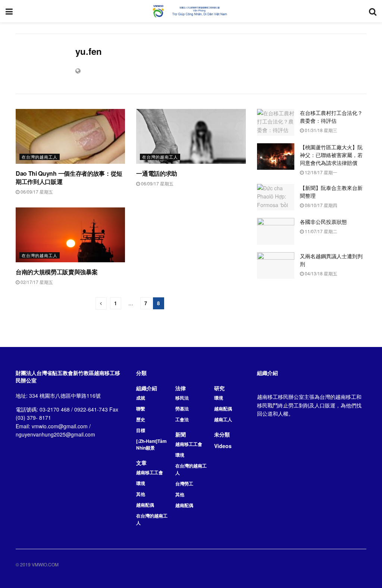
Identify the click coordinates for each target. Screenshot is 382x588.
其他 (140, 494)
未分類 (222, 434)
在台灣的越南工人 (39, 157)
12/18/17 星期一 (320, 172)
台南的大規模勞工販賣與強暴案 (57, 272)
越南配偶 (145, 504)
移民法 (182, 397)
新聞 (180, 434)
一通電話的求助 (156, 173)
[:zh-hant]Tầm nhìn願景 (151, 444)
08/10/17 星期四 (320, 205)
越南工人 (223, 419)
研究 (219, 388)
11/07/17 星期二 (320, 231)
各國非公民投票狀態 (323, 221)
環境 (140, 483)
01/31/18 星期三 (320, 130)
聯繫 (140, 408)
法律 (180, 388)
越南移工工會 (149, 472)
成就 (140, 397)
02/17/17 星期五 (36, 282)
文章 (141, 462)
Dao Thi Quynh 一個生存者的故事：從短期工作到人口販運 (69, 177)
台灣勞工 (184, 483)
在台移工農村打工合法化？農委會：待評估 (331, 116)
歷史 (140, 419)
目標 (140, 430)
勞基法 (182, 408)
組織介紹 (146, 388)
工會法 (182, 419)
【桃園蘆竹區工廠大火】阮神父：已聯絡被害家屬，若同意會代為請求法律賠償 (331, 154)
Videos (223, 446)
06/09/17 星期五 (36, 191)
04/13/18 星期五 (320, 273)
